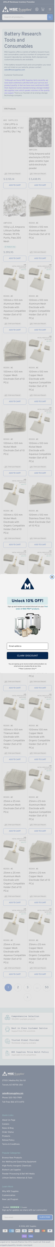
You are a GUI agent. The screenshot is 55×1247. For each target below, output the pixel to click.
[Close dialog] (52, 577)
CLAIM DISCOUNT (27, 655)
